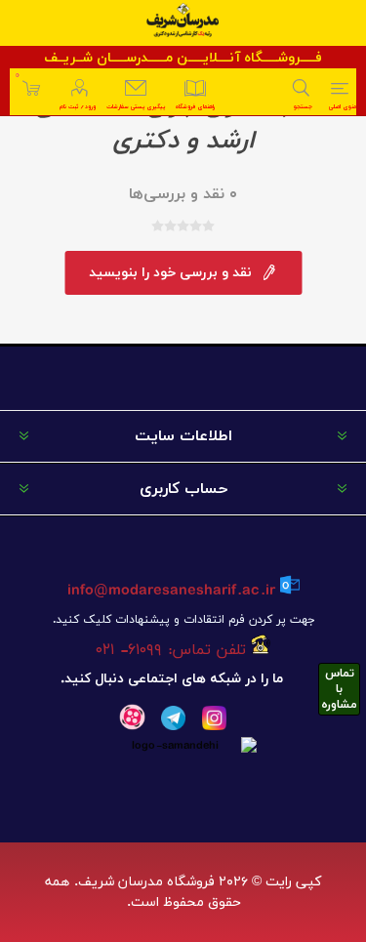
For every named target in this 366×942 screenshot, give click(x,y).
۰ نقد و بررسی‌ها (183, 194)
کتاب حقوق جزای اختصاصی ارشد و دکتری (183, 123)
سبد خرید (17, 75)
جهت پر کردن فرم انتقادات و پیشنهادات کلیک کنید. (183, 620)
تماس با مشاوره (339, 689)
